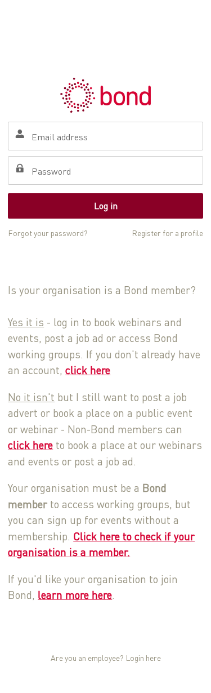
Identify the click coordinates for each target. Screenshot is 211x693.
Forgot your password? (48, 233)
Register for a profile (167, 233)
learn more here (75, 594)
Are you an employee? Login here (106, 658)
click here (87, 369)
